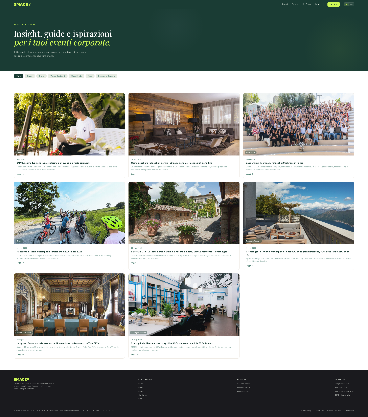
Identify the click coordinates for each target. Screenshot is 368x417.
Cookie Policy (319, 411)
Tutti (18, 76)
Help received (349, 411)
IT (346, 4)
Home (140, 384)
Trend (41, 76)
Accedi (334, 4)
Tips (90, 76)
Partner (295, 4)
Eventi (285, 4)
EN (351, 4)
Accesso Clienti (243, 384)
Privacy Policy (306, 411)
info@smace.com (342, 384)
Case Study (76, 76)
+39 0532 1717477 (342, 387)
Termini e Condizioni (334, 411)
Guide (29, 76)
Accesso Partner (244, 391)
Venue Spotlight (57, 76)
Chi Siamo (306, 4)
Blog (317, 4)
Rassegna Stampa (106, 76)
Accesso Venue (243, 387)
